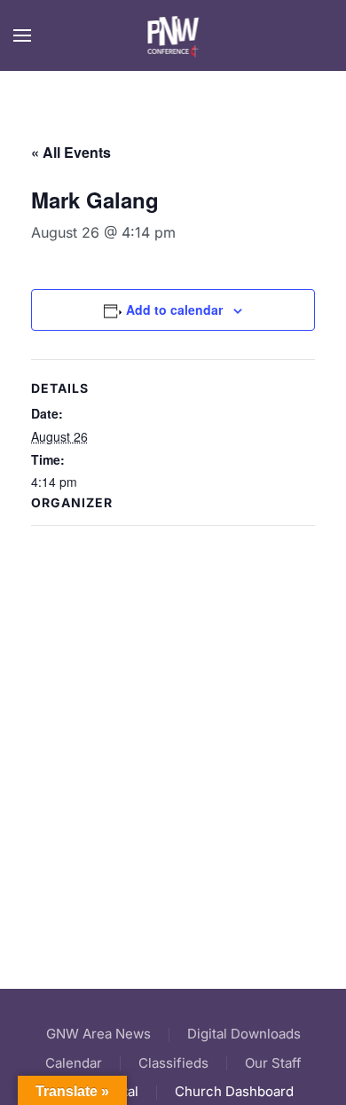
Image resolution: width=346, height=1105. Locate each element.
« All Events (71, 152)
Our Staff (273, 1062)
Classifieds (173, 1062)
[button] (22, 35)
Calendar (73, 1062)
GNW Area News (98, 1033)
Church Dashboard (234, 1091)
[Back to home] (173, 35)
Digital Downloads (244, 1033)
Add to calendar (174, 309)
